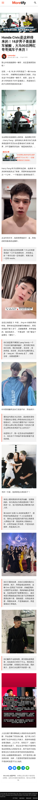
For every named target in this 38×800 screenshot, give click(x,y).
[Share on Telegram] (23, 768)
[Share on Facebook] (10, 768)
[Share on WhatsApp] (19, 768)
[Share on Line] (27, 768)
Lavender (12, 55)
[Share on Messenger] (14, 768)
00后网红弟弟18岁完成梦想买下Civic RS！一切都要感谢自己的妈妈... (26, 157)
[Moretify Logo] (19, 3)
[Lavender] (4, 56)
